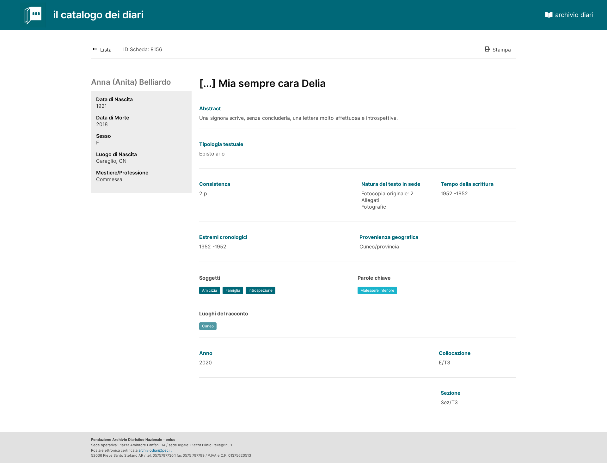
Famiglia (232, 290)
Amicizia (209, 290)
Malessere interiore (377, 290)
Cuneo (208, 326)
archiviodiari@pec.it (155, 450)
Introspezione (260, 290)
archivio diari (574, 15)
